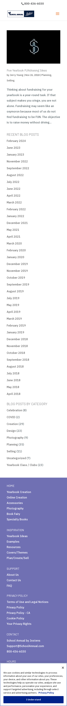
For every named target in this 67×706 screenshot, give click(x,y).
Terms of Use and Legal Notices (27, 602)
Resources (14, 547)
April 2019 (13, 312)
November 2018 (17, 346)
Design (11, 430)
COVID (11, 417)
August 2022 (15, 175)
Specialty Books (17, 519)
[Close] (63, 667)
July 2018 (13, 373)
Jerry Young (16, 75)
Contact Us (14, 580)
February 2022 (16, 209)
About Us (13, 574)
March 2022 (14, 202)
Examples (13, 541)
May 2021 (13, 229)
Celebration (14, 410)
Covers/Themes (17, 552)
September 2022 (18, 168)
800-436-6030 (34, 3)
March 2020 (14, 243)
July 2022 (13, 182)
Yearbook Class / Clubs (22, 465)
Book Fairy (13, 514)
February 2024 (16, 141)
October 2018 (16, 353)
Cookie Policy (15, 618)
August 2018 (15, 366)
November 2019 (17, 270)
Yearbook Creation (19, 492)
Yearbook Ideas (17, 536)
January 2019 (15, 332)
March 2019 (14, 318)
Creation (12, 424)
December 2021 (17, 223)
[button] (22, 625)
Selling (11, 80)
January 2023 (15, 154)
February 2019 (16, 325)
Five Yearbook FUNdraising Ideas (27, 70)
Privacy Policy (15, 607)
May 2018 (13, 387)
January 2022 (15, 216)
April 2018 (13, 394)
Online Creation (17, 497)
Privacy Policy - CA (18, 613)
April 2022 (13, 195)
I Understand (33, 699)
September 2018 (18, 359)
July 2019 (13, 298)
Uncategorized (16, 458)
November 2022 (17, 161)
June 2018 (13, 380)
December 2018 (17, 339)
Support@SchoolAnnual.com (25, 646)
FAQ (9, 585)
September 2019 (18, 284)
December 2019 (17, 264)
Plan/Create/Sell (18, 558)
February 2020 (16, 250)
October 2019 (16, 277)
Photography (15, 437)
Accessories (15, 503)
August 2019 (15, 291)
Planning (46, 75)
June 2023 (13, 147)
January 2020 (15, 257)
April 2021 (13, 236)
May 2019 (13, 305)
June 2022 (13, 188)
